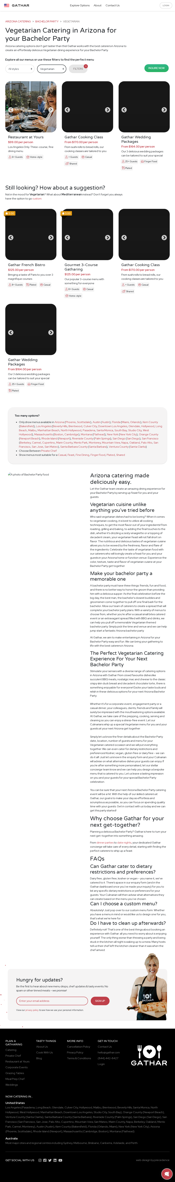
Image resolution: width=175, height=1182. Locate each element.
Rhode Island (49, 438)
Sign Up (100, 1001)
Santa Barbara (97, 446)
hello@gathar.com (109, 1052)
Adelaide (118, 1143)
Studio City (135, 430)
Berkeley (25, 442)
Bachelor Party (47, 21)
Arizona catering (18, 21)
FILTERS (79, 67)
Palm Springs (102, 438)
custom (37, 198)
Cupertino (48, 442)
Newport (64, 438)
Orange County (148, 434)
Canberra (106, 1143)
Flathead (99, 434)
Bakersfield (27, 426)
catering (20, 1096)
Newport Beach (29, 438)
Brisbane (93, 1143)
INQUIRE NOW (157, 68)
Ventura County (119, 446)
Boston (58, 434)
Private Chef (49, 451)
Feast (71, 455)
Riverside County (82, 438)
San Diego (119, 438)
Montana (86, 434)
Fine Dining (82, 455)
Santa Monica (105, 430)
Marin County (64, 442)
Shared (120, 455)
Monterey (95, 442)
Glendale (134, 426)
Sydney (67, 1143)
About (98, 5)
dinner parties (105, 842)
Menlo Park (81, 442)
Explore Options (80, 5)
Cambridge (71, 434)
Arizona (59, 422)
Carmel (36, 442)
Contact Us (112, 5)
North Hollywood (71, 430)
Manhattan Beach (48, 430)
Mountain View (111, 442)
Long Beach (43, 1107)
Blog (39, 1058)
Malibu (32, 430)
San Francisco (150, 438)
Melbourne (80, 1143)
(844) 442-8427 (108, 1058)
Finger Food (98, 455)
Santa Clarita (138, 446)
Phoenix (71, 422)
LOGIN (166, 5)
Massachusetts (43, 434)
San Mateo (51, 446)
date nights (124, 842)
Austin (96, 422)
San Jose (37, 446)
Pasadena (89, 430)
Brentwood (75, 426)
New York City (128, 434)
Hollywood (147, 426)
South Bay (121, 430)
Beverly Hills (60, 426)
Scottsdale (83, 422)
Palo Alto (146, 442)
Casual (62, 455)
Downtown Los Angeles (112, 426)
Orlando (135, 422)
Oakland (134, 442)
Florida (116, 422)
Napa (124, 442)
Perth (134, 1143)
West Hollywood (29, 1112)
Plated (111, 455)
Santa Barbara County (74, 446)
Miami (125, 422)
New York (112, 434)
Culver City (90, 426)
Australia (11, 1138)
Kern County (150, 422)
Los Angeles (43, 426)
